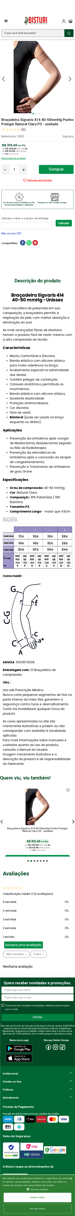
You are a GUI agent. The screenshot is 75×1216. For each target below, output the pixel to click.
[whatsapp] (29, 243)
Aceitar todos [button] (37, 1197)
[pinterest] (35, 243)
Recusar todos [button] (37, 1208)
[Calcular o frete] (64, 223)
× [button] (71, 1178)
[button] (1, 821)
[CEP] (28, 222)
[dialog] (37, 1195)
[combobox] (37, 33)
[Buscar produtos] (68, 33)
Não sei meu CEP (11, 233)
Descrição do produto (13, 158)
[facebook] (22, 243)
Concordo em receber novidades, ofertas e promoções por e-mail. (37, 1007)
